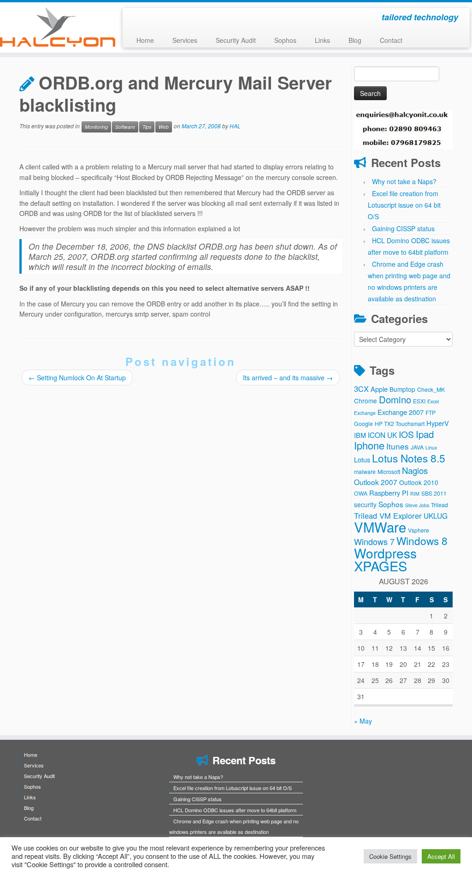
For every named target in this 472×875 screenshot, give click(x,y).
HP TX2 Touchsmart (400, 423)
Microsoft (389, 471)
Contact (391, 40)
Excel (433, 401)
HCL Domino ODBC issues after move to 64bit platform (234, 810)
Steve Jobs (417, 505)
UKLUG (436, 515)
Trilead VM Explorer (388, 515)
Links (322, 40)
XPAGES (380, 565)
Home (145, 40)
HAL (235, 126)
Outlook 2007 (375, 482)
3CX (361, 388)
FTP (430, 412)
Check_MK (431, 389)
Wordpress (385, 553)
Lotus (362, 459)
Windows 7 (374, 541)
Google (363, 423)
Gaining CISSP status (403, 228)
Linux (431, 447)
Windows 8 (422, 540)
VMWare (380, 526)
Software (125, 126)
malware (365, 471)
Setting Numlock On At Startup (77, 377)
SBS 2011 (434, 493)
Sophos (285, 40)
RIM (414, 493)
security (365, 504)
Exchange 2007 (401, 412)
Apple (379, 389)
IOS (406, 434)
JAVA (417, 447)
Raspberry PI (388, 492)
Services (184, 40)
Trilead (439, 505)
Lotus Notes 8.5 (408, 457)
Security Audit (236, 40)
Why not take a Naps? (404, 181)
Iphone (369, 445)
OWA (360, 493)
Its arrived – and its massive (288, 377)
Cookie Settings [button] (390, 856)
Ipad (425, 434)
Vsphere (418, 530)
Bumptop (402, 389)
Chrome (365, 400)
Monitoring (96, 126)
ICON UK (382, 435)
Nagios (415, 470)
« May (363, 720)
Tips (146, 126)
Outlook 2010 (418, 482)
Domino (395, 399)
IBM (360, 435)
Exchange (365, 412)
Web (164, 126)
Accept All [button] (441, 856)
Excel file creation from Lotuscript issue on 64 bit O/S (404, 205)
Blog (354, 40)
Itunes (397, 446)
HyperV (437, 423)
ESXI (419, 401)
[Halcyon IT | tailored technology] (55, 27)
